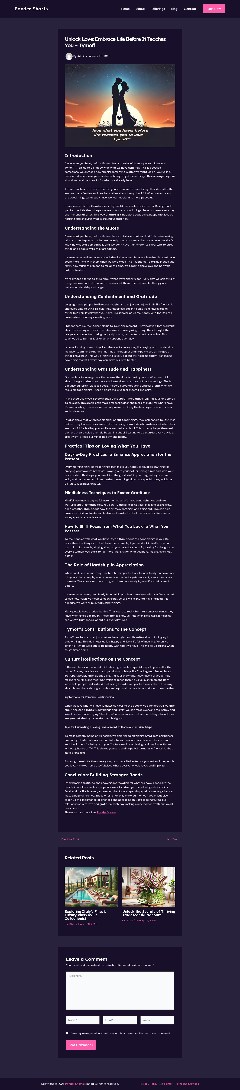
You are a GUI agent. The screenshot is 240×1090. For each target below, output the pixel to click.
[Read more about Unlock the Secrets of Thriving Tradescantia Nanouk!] (149, 887)
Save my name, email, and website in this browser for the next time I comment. (121, 1033)
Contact (190, 9)
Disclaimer (166, 1084)
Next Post (174, 839)
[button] (214, 8)
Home (125, 9)
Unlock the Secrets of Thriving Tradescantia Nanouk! (148, 913)
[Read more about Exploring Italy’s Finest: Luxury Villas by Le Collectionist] (91, 887)
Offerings (158, 9)
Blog (174, 9)
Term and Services (187, 1084)
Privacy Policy (148, 1084)
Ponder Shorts (31, 9)
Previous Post (68, 839)
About (140, 9)
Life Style (70, 924)
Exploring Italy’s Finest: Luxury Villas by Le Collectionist (85, 915)
